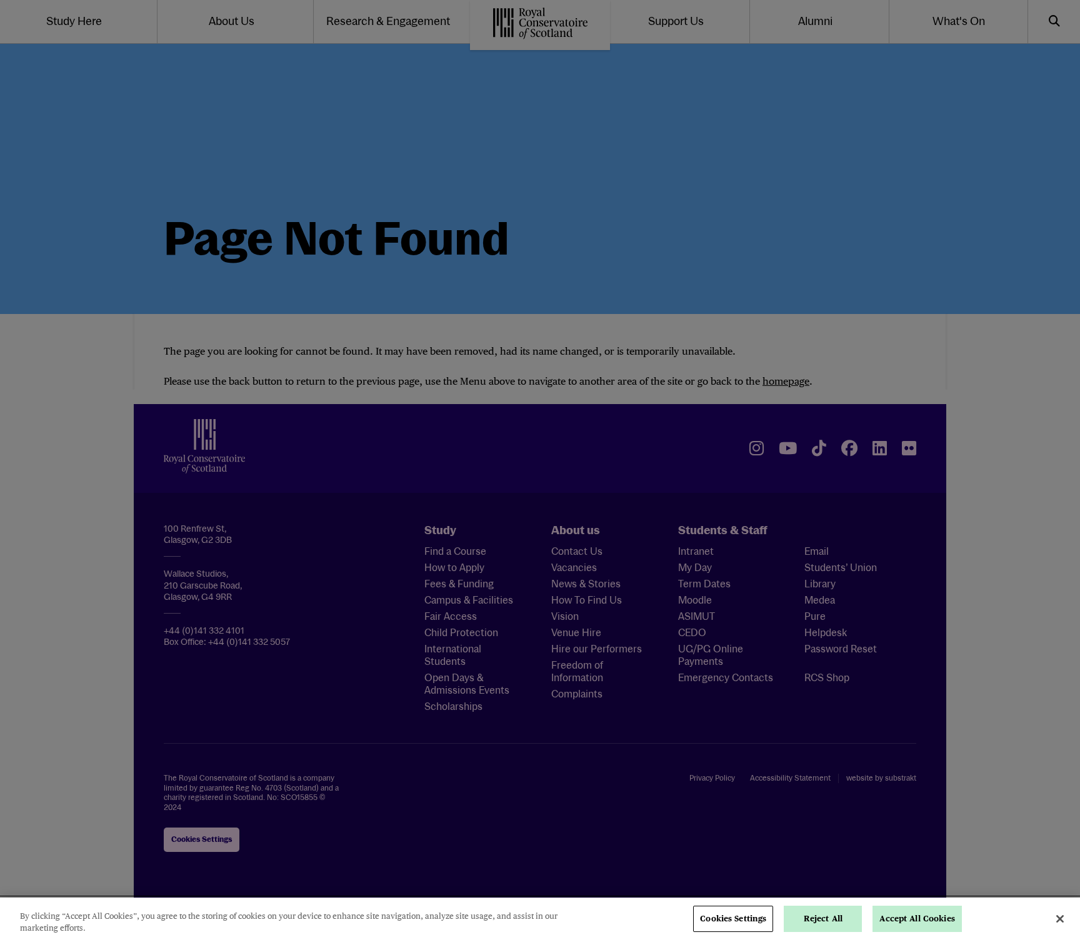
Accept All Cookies (916, 918)
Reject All (823, 918)
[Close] (1060, 919)
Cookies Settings (733, 918)
